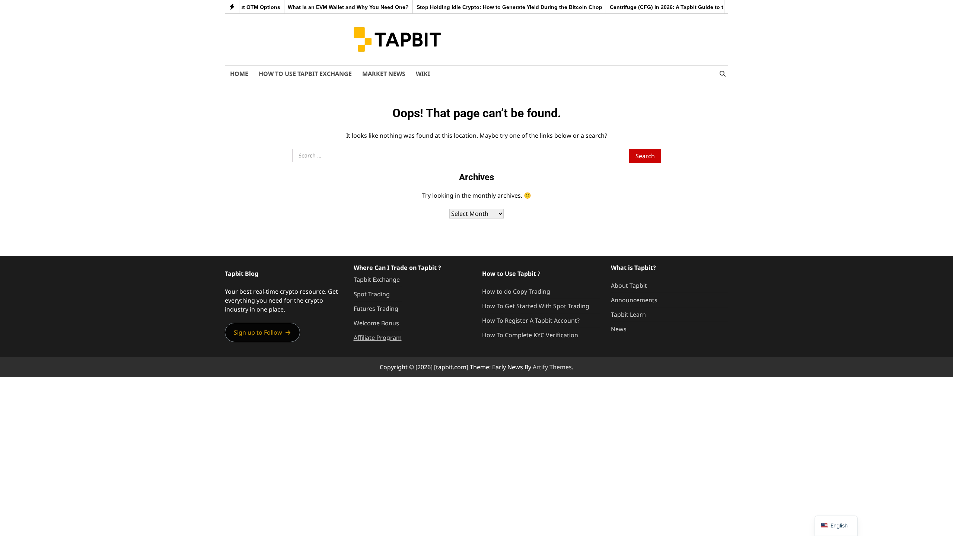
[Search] (722, 73)
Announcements (634, 300)
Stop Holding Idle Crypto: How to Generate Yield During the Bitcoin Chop (499, 7)
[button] (262, 332)
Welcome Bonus (376, 323)
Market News (383, 74)
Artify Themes (552, 367)
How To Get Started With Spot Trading (535, 306)
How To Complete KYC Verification (530, 335)
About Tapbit (629, 285)
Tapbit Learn (628, 314)
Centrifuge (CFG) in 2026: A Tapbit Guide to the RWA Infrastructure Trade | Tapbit (701, 7)
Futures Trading (376, 308)
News (619, 329)
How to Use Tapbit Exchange (305, 74)
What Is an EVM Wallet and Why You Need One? (337, 7)
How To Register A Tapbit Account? (531, 320)
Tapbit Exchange (377, 279)
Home (239, 74)
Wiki (423, 74)
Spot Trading (372, 294)
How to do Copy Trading (516, 291)
